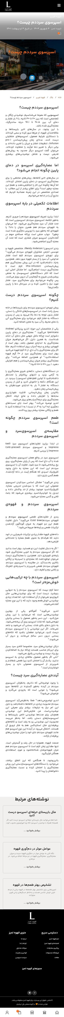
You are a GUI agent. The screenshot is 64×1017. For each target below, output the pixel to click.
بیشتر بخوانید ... (32, 830)
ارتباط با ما (23, 943)
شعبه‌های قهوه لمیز (51, 943)
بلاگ (51, 97)
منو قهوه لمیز (54, 939)
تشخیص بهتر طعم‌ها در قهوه (32, 885)
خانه (59, 97)
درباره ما (24, 939)
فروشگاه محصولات (52, 953)
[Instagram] (41, 78)
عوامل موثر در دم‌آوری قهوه (32, 849)
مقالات (56, 957)
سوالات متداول (21, 948)
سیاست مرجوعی (21, 957)
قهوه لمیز (56, 29)
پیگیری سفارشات (53, 948)
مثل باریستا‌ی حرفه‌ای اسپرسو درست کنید (32, 814)
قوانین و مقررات (21, 953)
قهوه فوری (55, 17)
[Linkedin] (32, 78)
